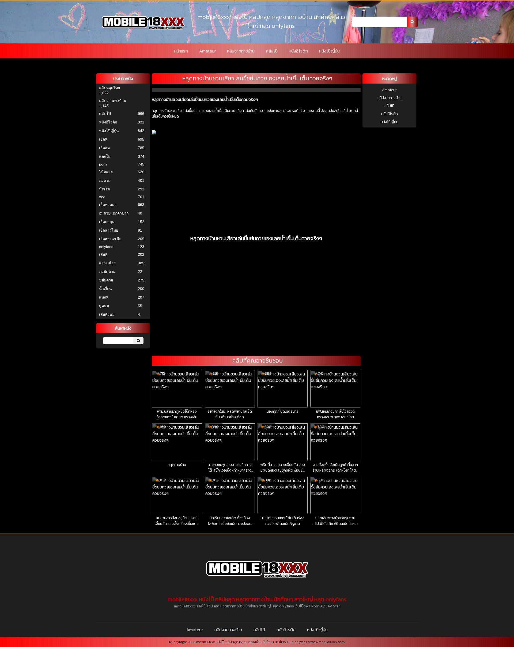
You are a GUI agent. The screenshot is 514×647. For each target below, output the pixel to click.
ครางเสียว (107, 263)
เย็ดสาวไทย (108, 230)
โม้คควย (106, 172)
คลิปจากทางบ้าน (241, 51)
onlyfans (106, 246)
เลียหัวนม (107, 314)
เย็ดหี (103, 139)
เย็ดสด (104, 148)
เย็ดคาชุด (107, 222)
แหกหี (103, 297)
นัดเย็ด (104, 189)
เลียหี (103, 254)
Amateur (207, 51)
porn (103, 164)
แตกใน (105, 156)
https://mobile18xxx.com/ (327, 642)
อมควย (104, 180)
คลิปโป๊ (272, 51)
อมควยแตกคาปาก (113, 213)
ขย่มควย (106, 280)
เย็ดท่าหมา (107, 204)
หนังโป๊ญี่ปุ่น (329, 51)
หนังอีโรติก (298, 51)
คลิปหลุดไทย (109, 88)
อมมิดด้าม (107, 271)
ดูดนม (104, 306)
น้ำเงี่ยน (105, 289)
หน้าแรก (181, 51)
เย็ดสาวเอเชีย (110, 239)
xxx (102, 197)
